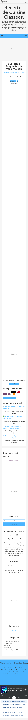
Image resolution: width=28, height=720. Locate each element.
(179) (6, 646)
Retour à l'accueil (14, 383)
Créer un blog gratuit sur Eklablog (8, 669)
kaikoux (17, 553)
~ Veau (22, 72)
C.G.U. (10, 671)
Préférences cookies (14, 675)
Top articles (18, 669)
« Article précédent (9, 380)
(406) (11, 641)
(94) (10, 650)
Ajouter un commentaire (14, 460)
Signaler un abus (3, 671)
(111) (7, 648)
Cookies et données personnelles (17, 673)
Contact (24, 669)
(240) (7, 643)
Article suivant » (20, 380)
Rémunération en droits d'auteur (19, 671)
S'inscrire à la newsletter (9, 398)
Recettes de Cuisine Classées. (14, 12)
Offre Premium (6, 673)
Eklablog (25, 663)
